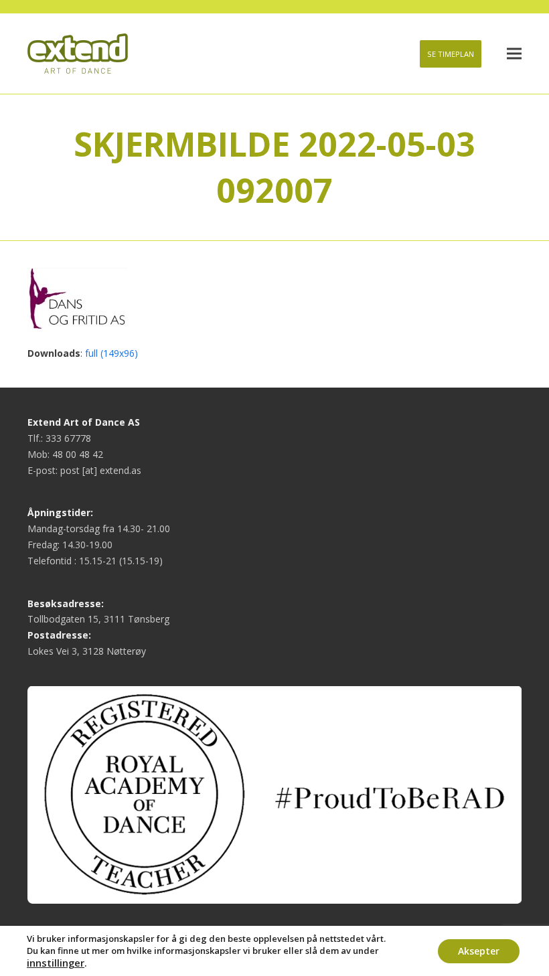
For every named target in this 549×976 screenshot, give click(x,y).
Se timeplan (450, 54)
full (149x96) (111, 353)
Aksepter (478, 951)
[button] (514, 54)
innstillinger (55, 963)
